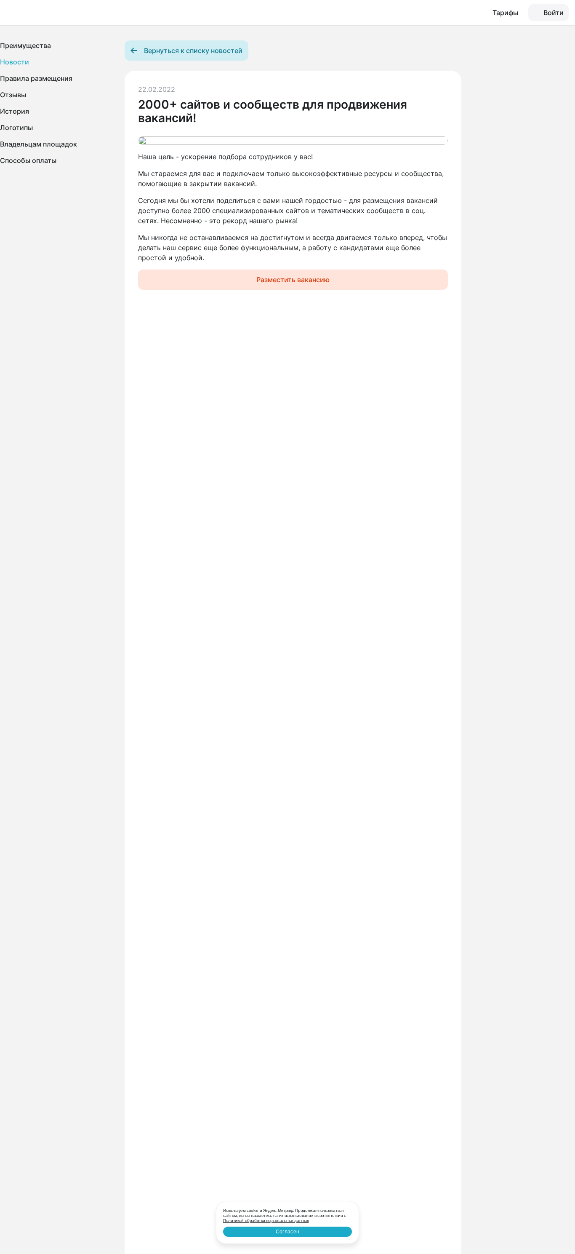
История (14, 111)
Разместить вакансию (293, 279)
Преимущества (25, 45)
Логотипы (16, 127)
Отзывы (13, 95)
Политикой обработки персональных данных (266, 1220)
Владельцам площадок (38, 144)
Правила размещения (36, 78)
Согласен (287, 1232)
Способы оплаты (28, 160)
